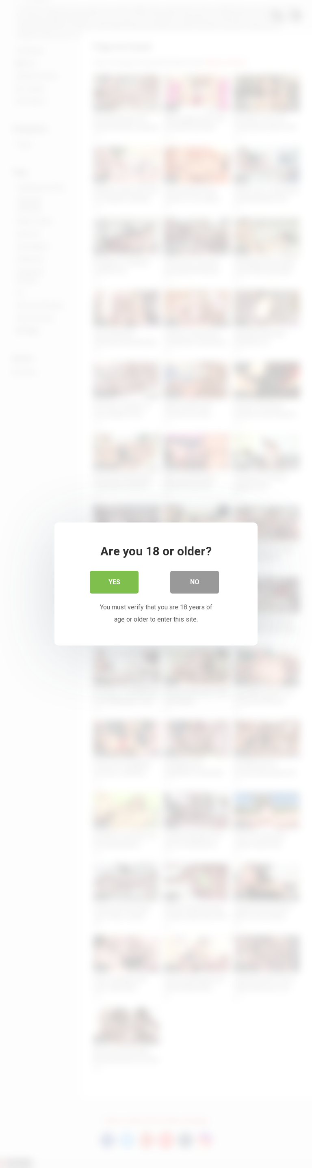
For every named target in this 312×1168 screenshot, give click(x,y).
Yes (114, 582)
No (194, 582)
